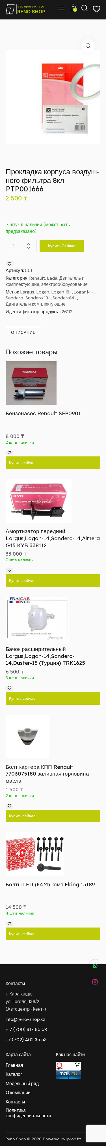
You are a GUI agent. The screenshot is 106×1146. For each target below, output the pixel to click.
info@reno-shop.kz (25, 1019)
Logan (42, 292)
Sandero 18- (37, 298)
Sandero (14, 298)
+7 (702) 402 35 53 (26, 1040)
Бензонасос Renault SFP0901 (43, 413)
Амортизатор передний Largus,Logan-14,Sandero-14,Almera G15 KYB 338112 (53, 538)
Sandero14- (65, 298)
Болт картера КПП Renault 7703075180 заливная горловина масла (47, 773)
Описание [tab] (23, 332)
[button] (88, 45)
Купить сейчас (61, 245)
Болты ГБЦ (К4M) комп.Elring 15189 (50, 884)
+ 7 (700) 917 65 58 (26, 1029)
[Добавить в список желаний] (10, 263)
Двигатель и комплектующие (36, 304)
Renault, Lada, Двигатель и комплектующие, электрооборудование (47, 281)
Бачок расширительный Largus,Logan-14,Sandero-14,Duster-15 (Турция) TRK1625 (45, 656)
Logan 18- (61, 292)
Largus (27, 292)
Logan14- (83, 292)
